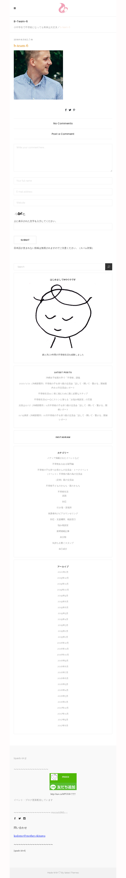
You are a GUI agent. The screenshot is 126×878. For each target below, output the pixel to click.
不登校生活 (63, 491)
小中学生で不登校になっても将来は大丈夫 (35, 27)
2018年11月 (63, 649)
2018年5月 (63, 684)
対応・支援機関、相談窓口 (63, 519)
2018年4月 (63, 690)
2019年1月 (63, 637)
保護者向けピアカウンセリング (63, 513)
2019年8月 (63, 601)
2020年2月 (63, 572)
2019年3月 (63, 625)
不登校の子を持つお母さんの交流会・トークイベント (63, 470)
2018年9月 (63, 660)
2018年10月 (63, 654)
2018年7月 (63, 672)
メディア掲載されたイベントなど (63, 458)
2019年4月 (63, 619)
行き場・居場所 (64, 507)
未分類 (63, 537)
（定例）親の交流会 (64, 480)
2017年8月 (63, 725)
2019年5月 (63, 613)
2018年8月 (63, 666)
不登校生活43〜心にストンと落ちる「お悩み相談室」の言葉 (63, 399)
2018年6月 (63, 678)
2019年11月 (63, 584)
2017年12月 (63, 708)
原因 (64, 496)
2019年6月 (63, 607)
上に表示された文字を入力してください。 (35, 221)
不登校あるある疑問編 (63, 464)
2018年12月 (63, 643)
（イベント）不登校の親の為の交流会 (64, 474)
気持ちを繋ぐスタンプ (63, 543)
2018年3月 (63, 696)
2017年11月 (63, 714)
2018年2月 (63, 702)
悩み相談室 (63, 525)
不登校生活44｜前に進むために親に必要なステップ (63, 393)
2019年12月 (63, 578)
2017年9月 (63, 719)
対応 (64, 501)
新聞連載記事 (63, 531)
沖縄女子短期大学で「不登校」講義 (63, 377)
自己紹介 (63, 549)
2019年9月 (63, 595)
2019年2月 (63, 631)
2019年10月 (63, 590)
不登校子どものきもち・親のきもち (63, 486)
